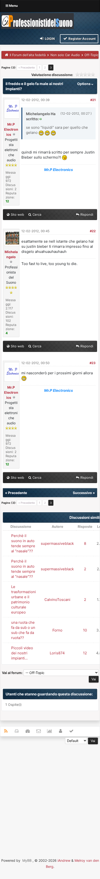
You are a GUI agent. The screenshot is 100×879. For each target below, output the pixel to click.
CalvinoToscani (57, 599)
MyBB (27, 860)
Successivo (82, 493)
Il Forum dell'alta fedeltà (28, 55)
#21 (93, 100)
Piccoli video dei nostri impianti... (22, 653)
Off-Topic (91, 55)
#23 (93, 363)
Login (49, 39)
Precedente (17, 493)
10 (85, 630)
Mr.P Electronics (11, 129)
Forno (57, 630)
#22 (93, 231)
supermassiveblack (57, 543)
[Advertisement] (50, 794)
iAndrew (64, 860)
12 (85, 653)
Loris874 (57, 653)
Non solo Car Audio (65, 55)
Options (84, 84)
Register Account (82, 39)
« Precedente (26, 67)
